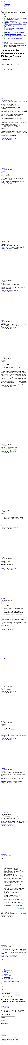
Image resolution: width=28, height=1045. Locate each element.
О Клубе (6, 971)
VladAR (3, 768)
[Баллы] (14, 967)
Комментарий (4, 1023)
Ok (2, 1043)
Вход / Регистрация (9, 972)
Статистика (7, 977)
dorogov (3, 357)
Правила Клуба (8, 970)
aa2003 (2, 320)
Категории (3, 14)
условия (3, 1039)
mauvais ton (4, 854)
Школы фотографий (21, 35)
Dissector (3, 557)
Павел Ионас (4, 168)
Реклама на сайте (8, 978)
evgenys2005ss (4, 812)
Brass (2, 98)
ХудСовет (6, 974)
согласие (11, 1039)
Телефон (3, 1020)
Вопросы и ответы (20, 38)
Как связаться (7, 975)
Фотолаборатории (19, 32)
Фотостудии (16, 34)
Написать (3, 1035)
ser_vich (3, 598)
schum (2, 278)
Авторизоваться (5, 1006)
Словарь (11, 36)
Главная (6, 41)
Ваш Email (3, 1017)
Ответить (3, 138)
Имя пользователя (5, 1014)
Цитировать (9, 138)
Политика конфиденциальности (12, 981)
